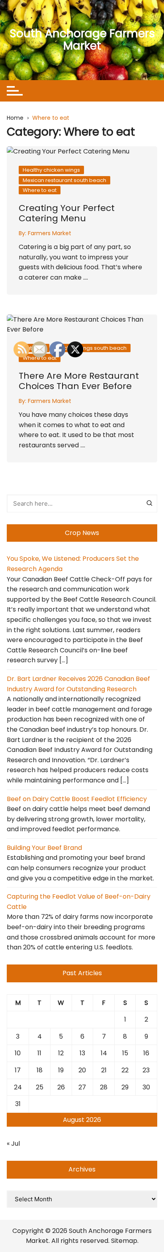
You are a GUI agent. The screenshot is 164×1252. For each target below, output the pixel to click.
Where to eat (40, 190)
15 (125, 1053)
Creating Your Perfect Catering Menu (67, 213)
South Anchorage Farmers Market (82, 40)
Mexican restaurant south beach (64, 180)
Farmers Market (49, 233)
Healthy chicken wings (51, 170)
